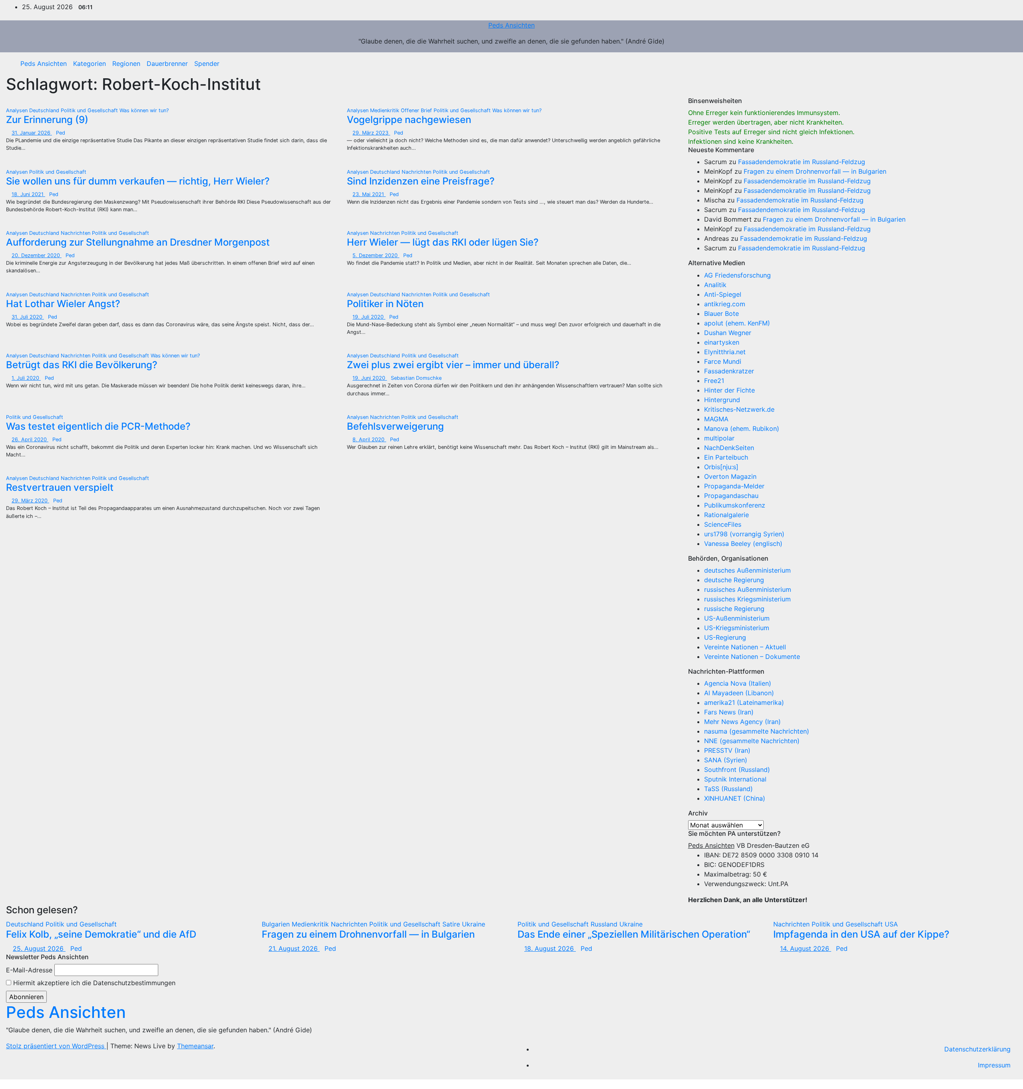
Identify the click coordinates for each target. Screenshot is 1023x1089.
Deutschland (45, 110)
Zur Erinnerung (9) (47, 119)
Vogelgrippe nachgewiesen (409, 119)
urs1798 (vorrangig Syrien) (744, 534)
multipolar (719, 438)
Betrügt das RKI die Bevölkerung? (81, 365)
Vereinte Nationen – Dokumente (752, 657)
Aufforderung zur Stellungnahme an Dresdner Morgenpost (138, 242)
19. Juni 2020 (369, 378)
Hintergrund (722, 400)
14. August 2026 (805, 948)
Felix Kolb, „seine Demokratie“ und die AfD (101, 934)
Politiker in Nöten (385, 303)
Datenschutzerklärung (977, 1049)
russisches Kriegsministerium (747, 599)
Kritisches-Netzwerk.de (739, 409)
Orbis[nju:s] (721, 467)
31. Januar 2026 (32, 133)
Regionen (126, 63)
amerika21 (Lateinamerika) (744, 702)
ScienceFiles (722, 524)
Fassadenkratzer (729, 371)
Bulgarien (277, 924)
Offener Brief (417, 110)
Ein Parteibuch (726, 457)
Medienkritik (385, 110)
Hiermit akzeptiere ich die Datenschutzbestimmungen (93, 983)
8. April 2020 (369, 439)
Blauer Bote (721, 313)
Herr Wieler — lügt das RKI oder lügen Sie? (443, 242)
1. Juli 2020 (26, 378)
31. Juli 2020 (28, 317)
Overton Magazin (730, 476)
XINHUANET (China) (734, 798)
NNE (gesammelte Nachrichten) (752, 741)
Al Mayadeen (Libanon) (739, 693)
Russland (605, 924)
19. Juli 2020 (368, 317)
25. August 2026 (39, 948)
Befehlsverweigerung (395, 426)
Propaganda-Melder (734, 486)
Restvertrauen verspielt (59, 487)
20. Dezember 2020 (37, 255)
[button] (1005, 63)
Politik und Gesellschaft (90, 110)
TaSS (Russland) (728, 789)
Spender (206, 63)
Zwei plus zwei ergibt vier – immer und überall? (453, 365)
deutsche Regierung (734, 580)
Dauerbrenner (167, 63)
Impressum (994, 1065)
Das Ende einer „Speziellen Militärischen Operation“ (633, 934)
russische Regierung (734, 609)
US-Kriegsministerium (736, 628)
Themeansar (195, 1046)
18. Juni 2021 (28, 194)
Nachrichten (417, 172)
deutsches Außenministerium (747, 570)
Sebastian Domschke (416, 378)
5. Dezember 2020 (375, 255)
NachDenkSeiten (729, 448)
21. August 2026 (294, 948)
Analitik (715, 285)
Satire (452, 924)
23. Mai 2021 (369, 194)
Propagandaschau (731, 496)
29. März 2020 (30, 501)
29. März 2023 (371, 133)
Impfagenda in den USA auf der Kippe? (861, 934)
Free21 (714, 381)
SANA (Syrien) (725, 760)
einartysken (721, 342)
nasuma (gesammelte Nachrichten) (756, 731)
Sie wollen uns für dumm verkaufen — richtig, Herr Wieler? (138, 181)
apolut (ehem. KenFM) (737, 323)
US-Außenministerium (737, 618)
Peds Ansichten (511, 25)
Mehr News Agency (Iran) (742, 722)
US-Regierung (725, 637)
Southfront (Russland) (737, 770)
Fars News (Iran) (729, 712)
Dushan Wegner (727, 333)
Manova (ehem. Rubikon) (741, 428)
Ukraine (473, 924)
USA (891, 924)
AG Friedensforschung (737, 275)
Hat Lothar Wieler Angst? (63, 303)
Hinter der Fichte (729, 390)
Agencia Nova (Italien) (737, 683)
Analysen (17, 110)
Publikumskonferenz (734, 505)
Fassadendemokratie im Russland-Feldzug (801, 162)
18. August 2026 (550, 948)
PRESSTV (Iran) (727, 750)
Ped (60, 133)
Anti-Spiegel (722, 294)
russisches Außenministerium (747, 589)
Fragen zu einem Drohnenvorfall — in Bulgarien (815, 171)
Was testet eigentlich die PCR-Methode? (98, 426)
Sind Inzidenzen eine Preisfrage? (421, 181)
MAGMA (716, 419)
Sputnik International (735, 779)
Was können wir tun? (144, 110)
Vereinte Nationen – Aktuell (745, 647)
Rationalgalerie (726, 515)
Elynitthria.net (725, 352)
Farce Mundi (722, 361)
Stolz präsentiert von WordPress (56, 1046)
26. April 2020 (30, 439)
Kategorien (89, 63)
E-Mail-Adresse (29, 970)
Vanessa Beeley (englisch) (743, 543)
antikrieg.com (724, 304)
